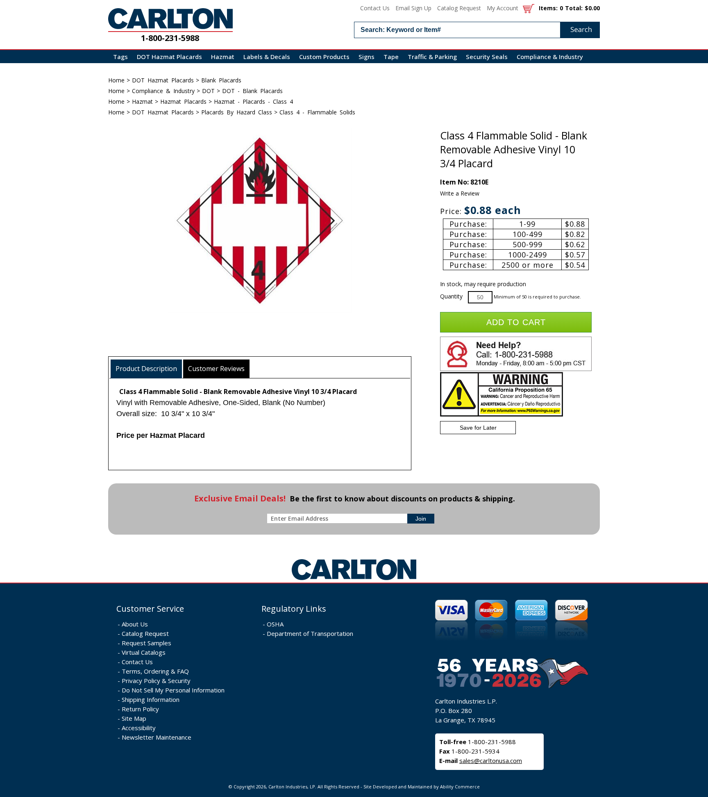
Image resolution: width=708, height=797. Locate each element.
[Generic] (354, 580)
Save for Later (478, 427)
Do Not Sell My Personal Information (173, 690)
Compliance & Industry (550, 56)
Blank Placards (221, 80)
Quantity (451, 296)
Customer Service (150, 608)
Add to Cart (516, 322)
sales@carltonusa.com (490, 760)
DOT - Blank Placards (252, 91)
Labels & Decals (266, 56)
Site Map (134, 718)
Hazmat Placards (183, 101)
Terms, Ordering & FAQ (155, 671)
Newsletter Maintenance (156, 737)
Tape (391, 56)
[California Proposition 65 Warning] (501, 415)
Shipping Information (150, 699)
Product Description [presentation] (146, 368)
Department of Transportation (310, 633)
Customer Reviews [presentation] (216, 368)
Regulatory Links (293, 608)
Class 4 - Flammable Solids (317, 112)
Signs (366, 56)
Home (116, 80)
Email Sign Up (413, 8)
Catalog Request (459, 8)
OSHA (275, 624)
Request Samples (146, 643)
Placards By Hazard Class (236, 112)
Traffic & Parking (432, 56)
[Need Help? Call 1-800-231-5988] (516, 369)
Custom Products (324, 56)
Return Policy (140, 709)
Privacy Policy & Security (156, 680)
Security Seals (487, 56)
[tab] (146, 368)
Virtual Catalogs (144, 652)
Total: (574, 8)
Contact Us (375, 8)
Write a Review (459, 193)
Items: (548, 8)
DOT (208, 91)
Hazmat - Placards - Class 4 (253, 101)
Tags (120, 56)
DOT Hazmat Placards (169, 56)
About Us (135, 624)
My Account (502, 8)
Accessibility (139, 728)
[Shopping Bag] (528, 8)
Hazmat (222, 56)
